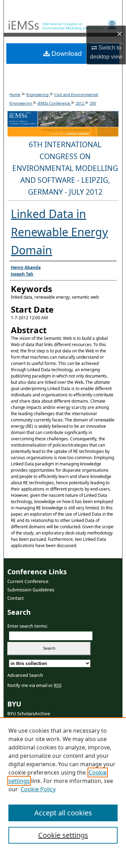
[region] (63, 784)
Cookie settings (63, 835)
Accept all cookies (63, 812)
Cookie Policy (38, 789)
